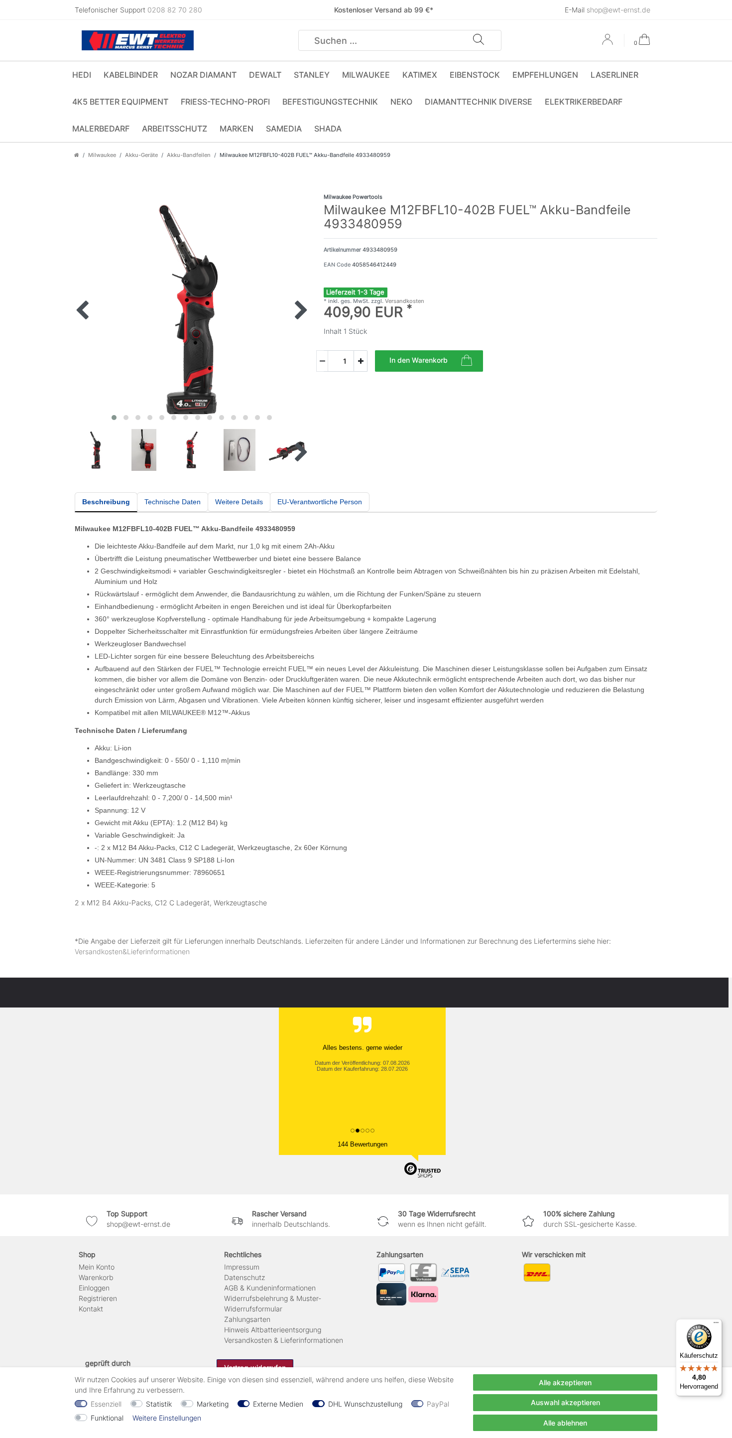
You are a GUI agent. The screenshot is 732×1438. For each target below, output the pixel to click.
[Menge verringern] (322, 361)
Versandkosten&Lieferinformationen (132, 951)
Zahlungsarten (247, 1319)
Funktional (107, 1418)
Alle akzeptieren (565, 1382)
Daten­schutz (244, 1277)
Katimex (419, 75)
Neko (401, 102)
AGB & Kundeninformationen (270, 1288)
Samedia (284, 129)
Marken (236, 129)
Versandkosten (403, 300)
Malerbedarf (100, 129)
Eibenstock (475, 75)
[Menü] (716, 1325)
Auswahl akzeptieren (565, 1402)
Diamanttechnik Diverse (478, 102)
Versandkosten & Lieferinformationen (283, 1340)
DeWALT (265, 75)
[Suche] (478, 40)
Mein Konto (97, 1267)
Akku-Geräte (141, 154)
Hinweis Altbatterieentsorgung (272, 1329)
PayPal (438, 1404)
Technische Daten (172, 502)
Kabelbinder (131, 75)
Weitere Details (239, 502)
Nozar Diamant (203, 75)
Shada (328, 129)
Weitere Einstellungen (166, 1418)
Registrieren (98, 1298)
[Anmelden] (608, 42)
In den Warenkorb (418, 360)
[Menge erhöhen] (360, 361)
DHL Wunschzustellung (365, 1404)
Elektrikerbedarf (583, 102)
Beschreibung (106, 502)
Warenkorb (96, 1277)
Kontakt (91, 1308)
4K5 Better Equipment (120, 102)
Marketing (213, 1404)
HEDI (81, 75)
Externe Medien (278, 1404)
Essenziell (106, 1404)
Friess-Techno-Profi (225, 102)
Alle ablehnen (565, 1423)
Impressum (241, 1267)
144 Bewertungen (362, 1144)
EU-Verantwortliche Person (319, 502)
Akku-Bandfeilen (189, 154)
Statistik (159, 1404)
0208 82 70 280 (174, 9)
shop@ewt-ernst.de (618, 9)
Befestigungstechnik (330, 102)
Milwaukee (366, 75)
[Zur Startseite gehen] (76, 154)
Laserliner (614, 75)
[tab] (106, 502)
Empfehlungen (545, 75)
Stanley (312, 75)
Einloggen (94, 1288)
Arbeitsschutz (174, 129)
